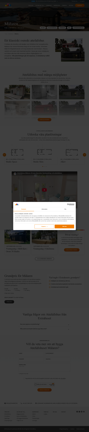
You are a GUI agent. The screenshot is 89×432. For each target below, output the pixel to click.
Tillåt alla (64, 226)
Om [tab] (65, 209)
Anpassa (43, 226)
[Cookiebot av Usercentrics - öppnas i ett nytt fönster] (68, 205)
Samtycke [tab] (23, 209)
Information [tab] (44, 209)
